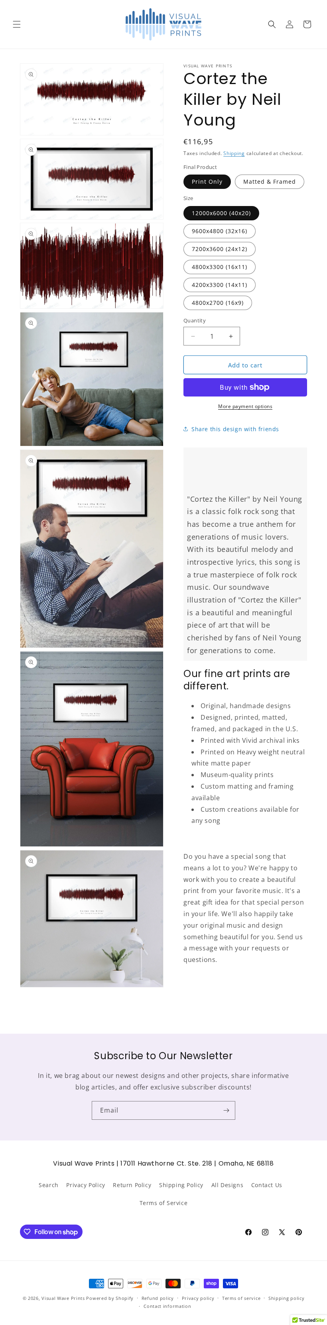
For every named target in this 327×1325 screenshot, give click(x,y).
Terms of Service (164, 1203)
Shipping (234, 153)
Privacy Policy (85, 1185)
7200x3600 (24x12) (219, 249)
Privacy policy (198, 1298)
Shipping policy (286, 1298)
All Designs (227, 1185)
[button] (17, 24)
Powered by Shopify (110, 1298)
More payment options (245, 406)
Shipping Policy (181, 1185)
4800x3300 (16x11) (219, 267)
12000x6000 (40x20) (221, 213)
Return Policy (132, 1185)
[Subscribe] (226, 1110)
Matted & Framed (269, 181)
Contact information (167, 1306)
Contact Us (266, 1185)
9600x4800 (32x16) (219, 231)
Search (49, 1185)
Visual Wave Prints (63, 1298)
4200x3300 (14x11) (219, 285)
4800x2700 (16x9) (218, 302)
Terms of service (241, 1298)
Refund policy (158, 1298)
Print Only (207, 181)
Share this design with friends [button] (235, 429)
